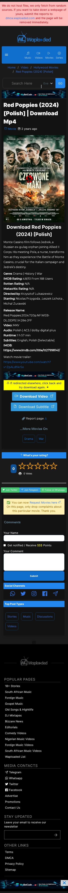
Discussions (45, 616)
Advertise (11, 796)
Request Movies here (44, 502)
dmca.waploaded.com (20, 18)
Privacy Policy (14, 863)
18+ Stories (12, 686)
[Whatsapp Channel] (12, 594)
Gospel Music (14, 703)
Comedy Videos (15, 733)
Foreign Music (14, 697)
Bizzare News (14, 721)
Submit (34, 576)
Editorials (11, 727)
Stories (12, 616)
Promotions (12, 801)
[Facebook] (45, 594)
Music (27, 616)
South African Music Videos (23, 750)
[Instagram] (34, 594)
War (41, 438)
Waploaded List (15, 756)
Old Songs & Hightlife (19, 709)
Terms (9, 852)
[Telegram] (55, 594)
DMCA (9, 858)
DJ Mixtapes (13, 715)
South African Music (18, 692)
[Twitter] (23, 594)
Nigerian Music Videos (20, 739)
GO (60, 83)
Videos (11, 626)
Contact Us (12, 807)
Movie (11, 128)
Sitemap (10, 869)
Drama (28, 438)
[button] (7, 55)
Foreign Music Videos (19, 745)
